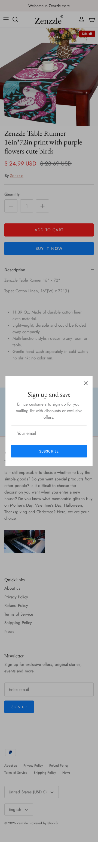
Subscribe (49, 451)
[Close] (86, 383)
